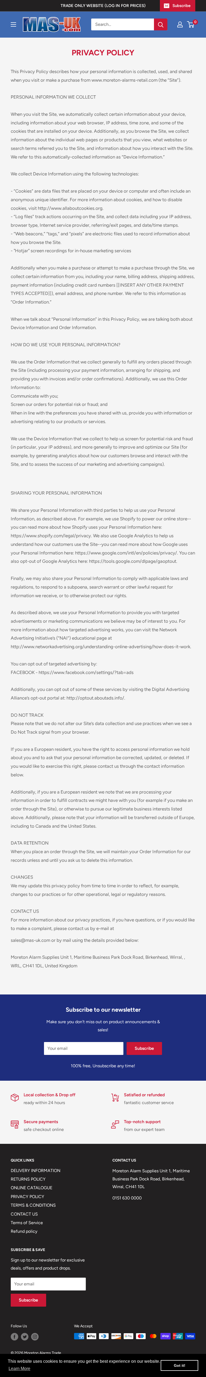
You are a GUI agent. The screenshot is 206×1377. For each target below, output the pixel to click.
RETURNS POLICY (28, 1179)
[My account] (180, 24)
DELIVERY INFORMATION (35, 1170)
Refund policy (24, 1231)
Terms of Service (27, 1222)
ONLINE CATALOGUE (31, 1187)
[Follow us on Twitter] (24, 1336)
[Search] (160, 24)
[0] (190, 24)
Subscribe (181, 5)
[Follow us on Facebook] (14, 1336)
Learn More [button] (19, 1368)
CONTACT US (24, 1214)
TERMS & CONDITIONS (33, 1205)
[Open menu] (13, 24)
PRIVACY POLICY (27, 1196)
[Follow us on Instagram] (35, 1336)
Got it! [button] (179, 1365)
